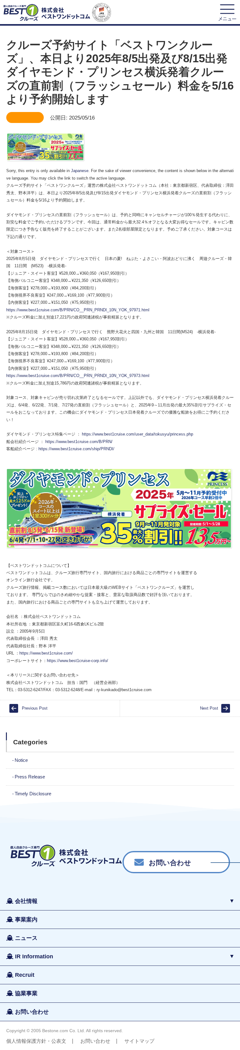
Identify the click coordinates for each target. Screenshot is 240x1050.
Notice (21, 760)
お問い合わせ (170, 862)
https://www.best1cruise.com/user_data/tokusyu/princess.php (137, 434)
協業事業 (26, 993)
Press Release (30, 776)
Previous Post (35, 708)
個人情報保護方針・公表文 (36, 1041)
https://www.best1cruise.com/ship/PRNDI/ (76, 448)
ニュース (26, 938)
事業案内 (26, 919)
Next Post (209, 708)
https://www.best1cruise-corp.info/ (77, 660)
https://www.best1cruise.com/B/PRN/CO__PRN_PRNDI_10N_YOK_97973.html (77, 375)
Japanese (79, 170)
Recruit (24, 975)
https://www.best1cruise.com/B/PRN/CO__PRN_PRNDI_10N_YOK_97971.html (77, 310)
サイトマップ (139, 1041)
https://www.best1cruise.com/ (46, 653)
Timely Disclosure (33, 793)
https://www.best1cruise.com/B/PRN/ (78, 441)
